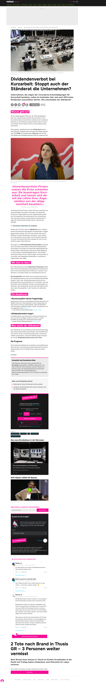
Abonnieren (42, 510)
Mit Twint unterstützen (31, 423)
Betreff (14, 530)
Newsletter (18, 679)
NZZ (24, 258)
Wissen (50, 5)
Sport (30, 5)
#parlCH (26, 308)
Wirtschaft (25, 5)
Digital (45, 5)
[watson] (10, 2)
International (16, 5)
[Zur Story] (42, 658)
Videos (63, 5)
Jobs (34, 679)
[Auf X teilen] (15, 472)
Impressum (41, 679)
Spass (40, 5)
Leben (35, 5)
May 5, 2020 (37, 310)
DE (70, 1)
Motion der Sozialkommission (23, 135)
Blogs (54, 5)
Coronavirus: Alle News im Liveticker (25, 226)
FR (74, 1)
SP (28, 433)
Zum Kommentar (20, 575)
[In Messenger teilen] (15, 104)
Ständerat (34, 433)
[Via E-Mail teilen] (19, 104)
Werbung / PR (27, 679)
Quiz (59, 5)
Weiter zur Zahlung (29, 418)
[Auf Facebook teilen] (12, 104)
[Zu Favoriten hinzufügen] (26, 104)
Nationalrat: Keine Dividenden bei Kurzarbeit (28, 384)
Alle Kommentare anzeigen (30, 636)
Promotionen (70, 5)
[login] (2, 680)
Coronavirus (15, 436)
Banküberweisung (36, 426)
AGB (47, 679)
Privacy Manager (65, 679)
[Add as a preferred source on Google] (34, 104)
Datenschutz (54, 679)
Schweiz (9, 5)
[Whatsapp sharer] (16, 472)
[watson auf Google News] (43, 104)
